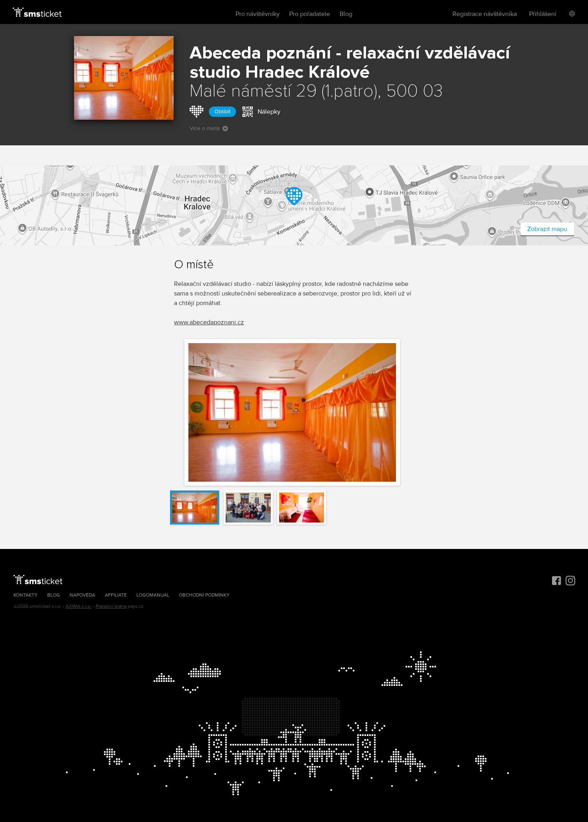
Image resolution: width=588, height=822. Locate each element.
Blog (346, 14)
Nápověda (82, 595)
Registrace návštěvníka (484, 14)
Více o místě (205, 128)
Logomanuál (152, 595)
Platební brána (111, 606)
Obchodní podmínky (204, 595)
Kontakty (26, 595)
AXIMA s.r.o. (79, 606)
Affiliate (116, 595)
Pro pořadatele (309, 14)
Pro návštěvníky (258, 14)
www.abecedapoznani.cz (209, 322)
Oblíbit (222, 111)
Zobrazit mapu (547, 229)
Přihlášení (542, 14)
